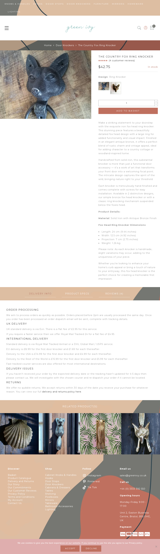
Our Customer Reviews (22, 490)
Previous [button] (7, 111)
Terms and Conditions (21, 497)
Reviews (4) (114, 293)
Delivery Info (40, 293)
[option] (45, 84)
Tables (49, 490)
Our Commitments (19, 487)
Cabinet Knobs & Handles (60, 475)
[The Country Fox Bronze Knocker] (115, 88)
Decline (91, 548)
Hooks (38, 4)
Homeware (136, 4)
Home (48, 45)
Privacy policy (135, 543)
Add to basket (128, 110)
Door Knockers (79, 4)
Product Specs (77, 293)
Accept (70, 548)
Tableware (51, 503)
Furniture (101, 4)
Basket (12, 475)
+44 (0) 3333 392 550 (132, 488)
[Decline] (156, 546)
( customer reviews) (122, 60)
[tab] (40, 293)
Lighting (14, 11)
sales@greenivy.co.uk (133, 475)
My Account (15, 500)
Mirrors (118, 4)
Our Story (14, 484)
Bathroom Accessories (59, 506)
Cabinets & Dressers (57, 487)
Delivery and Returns (21, 481)
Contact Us (15, 503)
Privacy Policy (16, 493)
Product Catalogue (19, 478)
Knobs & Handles (17, 4)
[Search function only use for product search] (139, 28)
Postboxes (51, 497)
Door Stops (55, 4)
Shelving (50, 493)
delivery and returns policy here (61, 391)
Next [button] (82, 111)
